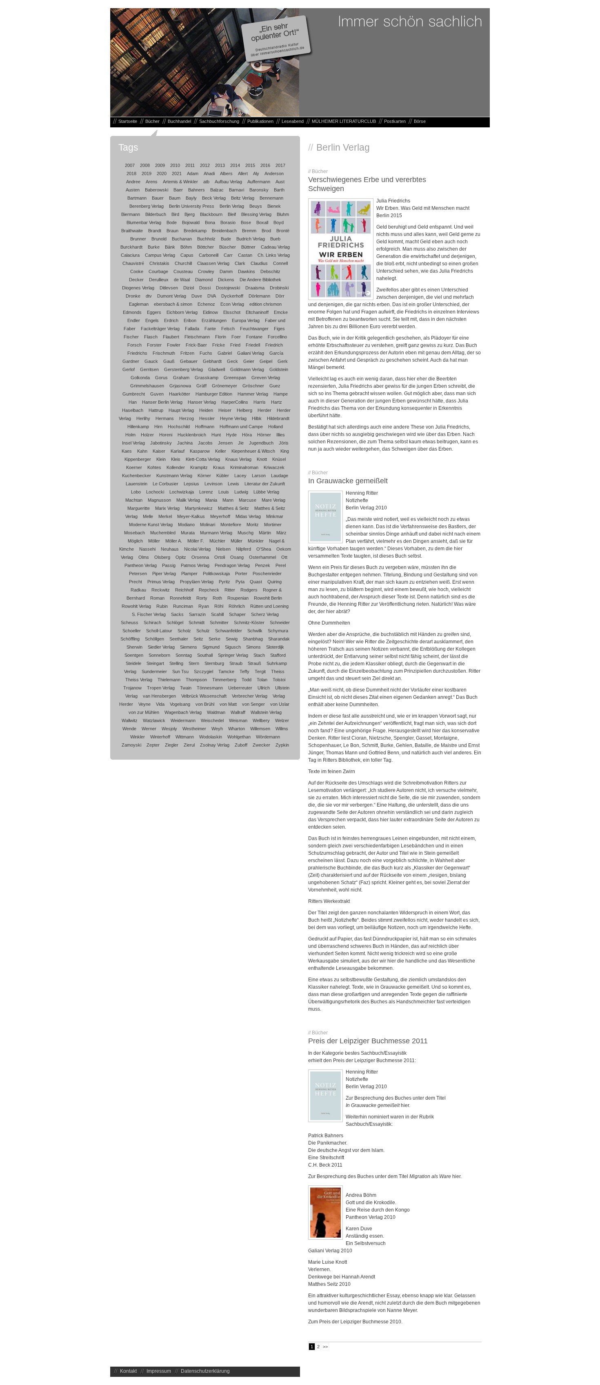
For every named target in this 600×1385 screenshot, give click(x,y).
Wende (129, 728)
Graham (181, 377)
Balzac (217, 189)
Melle (148, 516)
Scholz (184, 630)
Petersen (138, 573)
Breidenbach (224, 230)
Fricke (218, 344)
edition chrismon (265, 304)
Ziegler (171, 745)
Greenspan (235, 377)
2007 (130, 165)
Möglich (135, 540)
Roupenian (238, 598)
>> (325, 1346)
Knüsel (279, 459)
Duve (196, 295)
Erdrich (171, 320)
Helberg (244, 410)
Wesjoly (169, 728)
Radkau (138, 589)
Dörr (280, 295)
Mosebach (134, 532)
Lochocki (155, 491)
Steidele (133, 663)
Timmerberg (224, 679)
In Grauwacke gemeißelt (348, 481)
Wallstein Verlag (266, 712)
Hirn (158, 426)
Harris (259, 402)
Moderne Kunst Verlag (151, 524)
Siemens (188, 647)
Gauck (151, 361)
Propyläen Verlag (196, 581)
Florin (220, 336)
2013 (220, 165)
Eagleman (139, 304)
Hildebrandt (278, 418)
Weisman (238, 720)
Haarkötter (179, 393)
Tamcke (226, 671)
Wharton (236, 728)
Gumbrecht (133, 393)
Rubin (162, 606)
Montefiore (230, 524)
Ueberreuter (240, 687)
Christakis (159, 263)
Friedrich (274, 344)
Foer (236, 336)
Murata (188, 532)
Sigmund (211, 647)
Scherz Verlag (265, 614)
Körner (204, 475)
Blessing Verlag (256, 214)
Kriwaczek (274, 467)
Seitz (198, 638)
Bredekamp (195, 230)
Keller (220, 451)
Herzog (186, 418)
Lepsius (191, 483)
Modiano (186, 524)
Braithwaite (132, 230)
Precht (135, 581)
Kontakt (128, 1371)
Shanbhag (253, 638)
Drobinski (279, 287)
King (284, 451)
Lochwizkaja (181, 491)
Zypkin (282, 745)
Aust (280, 181)
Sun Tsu (180, 671)
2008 (145, 165)
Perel (281, 565)
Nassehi (147, 549)
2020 (162, 173)
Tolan (262, 679)
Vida (160, 704)
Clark (240, 263)
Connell (280, 263)
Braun (172, 230)
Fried (235, 344)
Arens (152, 181)
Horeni (165, 434)
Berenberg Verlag (146, 206)
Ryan (203, 606)
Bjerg (189, 214)
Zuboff (241, 745)
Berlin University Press (191, 206)
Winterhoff (160, 736)
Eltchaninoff (257, 312)
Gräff (201, 385)
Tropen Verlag (161, 687)
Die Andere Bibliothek (260, 279)
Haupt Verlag (181, 410)
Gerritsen (149, 369)
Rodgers (249, 589)
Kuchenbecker (136, 475)
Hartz (276, 402)
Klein (161, 459)
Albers (226, 173)
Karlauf (177, 451)
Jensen (225, 442)
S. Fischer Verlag (149, 614)
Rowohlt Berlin (268, 598)
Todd (246, 679)
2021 (177, 173)
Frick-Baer (196, 344)
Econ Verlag (232, 304)
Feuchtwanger (254, 328)
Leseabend (293, 121)
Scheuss (129, 622)
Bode (172, 222)
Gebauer (189, 361)
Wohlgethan (239, 736)
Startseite (127, 121)
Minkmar (274, 516)
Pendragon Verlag (232, 565)
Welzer (282, 720)
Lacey (240, 475)
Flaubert (171, 336)
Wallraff (238, 712)
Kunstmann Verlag (174, 475)
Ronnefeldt (180, 598)
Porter (241, 573)
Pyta (240, 581)
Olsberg (162, 557)
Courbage (158, 271)
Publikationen (260, 121)
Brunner (138, 238)
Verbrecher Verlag (249, 696)
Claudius (259, 263)
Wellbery (261, 720)
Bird (175, 214)
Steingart (155, 663)
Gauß (169, 361)
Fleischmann (197, 336)
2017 (280, 165)
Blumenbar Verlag (144, 222)
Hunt (216, 434)
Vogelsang (180, 704)
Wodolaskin (210, 736)
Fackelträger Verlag (160, 328)
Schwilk (254, 630)
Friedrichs (137, 353)
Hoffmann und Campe (241, 426)
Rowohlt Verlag (136, 606)
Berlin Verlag (232, 206)
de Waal (182, 279)
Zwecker (261, 745)
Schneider (280, 622)
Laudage (279, 475)
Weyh (217, 728)
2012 (205, 165)
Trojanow (132, 687)
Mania (211, 500)
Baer (178, 189)
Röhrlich (237, 606)
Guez (274, 385)
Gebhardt (212, 361)
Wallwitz (130, 720)
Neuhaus (170, 549)
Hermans (165, 418)
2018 (131, 173)
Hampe (280, 393)
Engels (152, 320)
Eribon (190, 320)
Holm (130, 434)
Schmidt (196, 622)
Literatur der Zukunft (264, 483)
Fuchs (206, 353)
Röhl (218, 606)
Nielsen (223, 549)
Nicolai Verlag (197, 549)
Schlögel (175, 622)
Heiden (206, 410)
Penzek (262, 565)
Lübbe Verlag (266, 491)
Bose (246, 222)
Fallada (192, 328)
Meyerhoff (220, 516)
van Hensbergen (159, 696)
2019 (146, 173)
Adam (192, 173)
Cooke (136, 271)
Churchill (183, 263)
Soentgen (133, 655)
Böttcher (205, 247)
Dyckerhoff (232, 295)
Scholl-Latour (159, 630)
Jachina (185, 442)
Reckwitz (160, 589)
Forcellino (277, 336)
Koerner (134, 467)
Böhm (186, 247)
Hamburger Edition (214, 393)
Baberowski (156, 189)
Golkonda (140, 377)
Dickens (226, 279)
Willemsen (260, 728)
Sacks (177, 614)
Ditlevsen (169, 287)
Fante (210, 328)
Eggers (154, 312)
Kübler (222, 475)
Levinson (213, 483)
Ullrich (264, 687)
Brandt (154, 230)
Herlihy (143, 418)
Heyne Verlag (233, 418)
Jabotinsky (161, 442)
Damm (226, 271)
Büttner (248, 247)
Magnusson (159, 500)
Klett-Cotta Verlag (203, 459)
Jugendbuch (261, 442)
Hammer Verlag (253, 393)
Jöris (284, 442)
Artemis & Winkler (180, 181)
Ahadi (209, 173)
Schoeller (131, 630)
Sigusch (233, 647)
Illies (280, 434)
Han (133, 402)
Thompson (196, 679)
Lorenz (206, 491)
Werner (149, 728)
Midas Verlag (248, 516)
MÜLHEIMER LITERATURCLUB (344, 121)
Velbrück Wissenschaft (204, 696)
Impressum (159, 1371)
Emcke (281, 312)
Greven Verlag (265, 377)
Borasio (228, 222)
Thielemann (169, 679)
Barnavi (236, 189)
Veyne (144, 704)
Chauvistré (133, 263)
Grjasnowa (180, 385)
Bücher (152, 121)
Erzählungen (214, 320)
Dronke (133, 295)
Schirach (152, 622)
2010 (175, 165)
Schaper (237, 614)
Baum (174, 198)
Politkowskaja (216, 573)
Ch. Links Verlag (274, 255)
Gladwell (216, 369)
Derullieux (159, 279)
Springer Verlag (233, 655)
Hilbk (257, 418)
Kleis (175, 459)
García (276, 353)
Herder (264, 410)
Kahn (142, 451)
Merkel (165, 516)
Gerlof (128, 369)
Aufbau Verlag (228, 181)
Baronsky (259, 189)
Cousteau (183, 271)
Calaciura (130, 255)
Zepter (153, 745)
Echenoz (206, 304)
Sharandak (279, 638)
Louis (223, 491)
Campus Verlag (160, 255)
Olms (143, 557)
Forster (154, 344)
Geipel (266, 361)
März (281, 532)
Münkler (256, 540)
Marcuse (247, 500)
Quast (256, 581)
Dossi (205, 287)
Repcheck (209, 589)
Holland (275, 426)
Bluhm (283, 214)
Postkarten (395, 121)
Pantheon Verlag (140, 565)
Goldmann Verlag (247, 369)
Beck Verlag (214, 198)
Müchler (217, 540)
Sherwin (134, 647)
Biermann (130, 214)
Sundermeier (154, 671)
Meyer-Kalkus (191, 516)
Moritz (253, 524)
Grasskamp (206, 377)
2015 (250, 165)
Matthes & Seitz (233, 508)
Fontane (254, 336)
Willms (282, 728)
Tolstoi (279, 679)
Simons (253, 647)
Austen (133, 189)
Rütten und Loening (269, 606)
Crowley (206, 271)
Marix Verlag (167, 508)
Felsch (228, 328)
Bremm (249, 230)
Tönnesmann (210, 687)
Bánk (170, 247)
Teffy (244, 671)
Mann (227, 500)
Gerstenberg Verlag (183, 369)
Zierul (189, 745)
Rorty (201, 598)
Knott (262, 459)
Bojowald (191, 222)
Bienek (274, 206)
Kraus (219, 467)
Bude (226, 238)
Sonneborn (159, 655)
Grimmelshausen (147, 385)
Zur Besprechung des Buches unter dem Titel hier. (385, 1176)
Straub (235, 663)
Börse (420, 121)
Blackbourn (211, 214)
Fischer (131, 336)
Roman (157, 598)
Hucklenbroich (192, 434)
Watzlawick (154, 720)
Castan (245, 255)
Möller (154, 540)
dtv (149, 295)
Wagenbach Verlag (183, 712)
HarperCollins (234, 402)
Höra (247, 434)
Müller (236, 540)
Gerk (283, 361)
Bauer (158, 198)
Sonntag (184, 655)
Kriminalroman (244, 467)
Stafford (278, 655)
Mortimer (273, 524)
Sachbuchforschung (219, 121)
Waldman (216, 712)
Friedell (253, 344)
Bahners (196, 189)
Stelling (176, 663)
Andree (133, 181)
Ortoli (219, 557)
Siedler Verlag (161, 647)
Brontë (282, 230)
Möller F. (195, 540)
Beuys (255, 206)
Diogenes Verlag (138, 287)
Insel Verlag (133, 442)
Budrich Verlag (250, 238)
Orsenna (200, 557)
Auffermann (258, 181)
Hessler (207, 418)
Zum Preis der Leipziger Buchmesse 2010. (355, 1322)
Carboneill (208, 255)
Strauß (254, 663)
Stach (259, 655)
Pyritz (224, 581)
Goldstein (278, 369)
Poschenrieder (267, 573)
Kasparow (200, 451)
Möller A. (173, 540)
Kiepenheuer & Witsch (253, 451)
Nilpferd (243, 549)
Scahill (217, 614)
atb (206, 181)
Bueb (275, 238)
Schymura (278, 630)
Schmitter (219, 622)
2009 (160, 165)
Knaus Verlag (238, 459)
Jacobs (205, 442)
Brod (266, 230)
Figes (279, 328)
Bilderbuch (155, 214)
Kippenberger (137, 459)
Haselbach (132, 410)
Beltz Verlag (242, 198)
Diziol (188, 287)
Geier (248, 361)
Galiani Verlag (250, 353)
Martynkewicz (199, 508)
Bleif (232, 214)
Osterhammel (262, 557)
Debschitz (270, 271)
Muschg (245, 532)
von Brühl (205, 704)
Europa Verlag (246, 320)
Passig (169, 565)
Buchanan (182, 238)
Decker (136, 279)
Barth (279, 189)
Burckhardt (131, 247)
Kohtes (154, 467)
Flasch (151, 336)
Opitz (181, 557)
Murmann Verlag (216, 532)
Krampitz (199, 467)
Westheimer (194, 728)
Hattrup (156, 410)
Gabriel (225, 353)
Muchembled (163, 532)
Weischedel (212, 720)
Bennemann (271, 198)
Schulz (203, 630)
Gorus (161, 377)
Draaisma (254, 287)
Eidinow (210, 312)
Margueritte (138, 508)
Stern (194, 663)
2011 (190, 165)
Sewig (232, 638)
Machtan (133, 500)
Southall (205, 655)
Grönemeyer (224, 385)
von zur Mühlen (144, 712)
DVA (211, 295)
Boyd (278, 222)
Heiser (224, 410)
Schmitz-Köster (249, 622)
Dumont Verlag (171, 295)
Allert (243, 173)
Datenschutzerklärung (205, 1371)
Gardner (130, 361)
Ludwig (241, 491)
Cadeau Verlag (275, 247)
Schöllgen (154, 638)
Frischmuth (164, 353)
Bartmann (137, 198)
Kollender (176, 467)
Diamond (204, 279)
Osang (237, 557)
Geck (232, 361)
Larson (259, 475)
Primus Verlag (161, 581)
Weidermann (183, 720)
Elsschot (231, 312)
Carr (228, 255)
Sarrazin (197, 614)
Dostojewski (228, 287)
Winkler (137, 736)
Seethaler (178, 638)
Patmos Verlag (195, 565)
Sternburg (214, 663)
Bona (210, 222)
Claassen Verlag (213, 263)
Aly (256, 173)
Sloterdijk (275, 647)
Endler (133, 320)
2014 (235, 165)
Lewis (233, 483)
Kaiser (159, 451)
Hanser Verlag (202, 402)
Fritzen (187, 353)
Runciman (183, 606)
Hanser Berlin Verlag (162, 402)
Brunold (159, 238)
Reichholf (184, 589)
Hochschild (179, 426)
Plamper (189, 573)
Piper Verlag (164, 573)
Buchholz (206, 238)
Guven (157, 393)
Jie (241, 442)
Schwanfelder (228, 630)
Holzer (147, 434)
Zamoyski (131, 745)
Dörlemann (259, 295)
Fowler (173, 344)
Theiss (277, 671)
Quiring (274, 581)
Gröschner (253, 385)
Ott (284, 557)
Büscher (227, 247)
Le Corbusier (165, 483)
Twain (185, 687)
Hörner (264, 434)
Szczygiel (203, 671)
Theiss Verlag (138, 679)
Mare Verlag (273, 500)
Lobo (136, 491)
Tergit (260, 671)
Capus (186, 255)
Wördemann (268, 736)
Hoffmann (204, 426)
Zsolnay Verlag (214, 745)
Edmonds (132, 312)
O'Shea (263, 549)
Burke (154, 247)
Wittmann (185, 736)
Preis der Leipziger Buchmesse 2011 (368, 1041)
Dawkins (246, 271)
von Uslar (279, 704)
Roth (217, 598)
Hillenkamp (138, 426)
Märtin (265, 532)
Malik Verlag (188, 500)
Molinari (207, 524)
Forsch (134, 344)
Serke (214, 638)
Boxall (262, 222)
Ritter (229, 589)
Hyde (231, 434)
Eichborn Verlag (182, 312)
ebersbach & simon (173, 304)
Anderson (274, 173)
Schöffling (130, 638)
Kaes (127, 451)
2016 (265, 165)
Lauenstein (136, 483)
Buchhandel (179, 121)
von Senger (253, 704)
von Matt (228, 704)
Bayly (191, 198)
